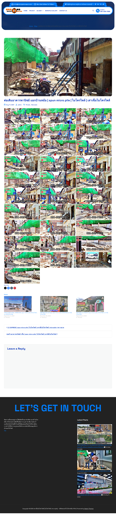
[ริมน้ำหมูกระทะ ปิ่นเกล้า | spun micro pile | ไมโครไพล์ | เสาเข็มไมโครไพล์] (93, 304)
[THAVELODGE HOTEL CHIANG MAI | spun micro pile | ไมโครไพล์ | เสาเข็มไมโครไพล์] (21, 304)
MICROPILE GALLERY (51, 11)
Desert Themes (89, 508)
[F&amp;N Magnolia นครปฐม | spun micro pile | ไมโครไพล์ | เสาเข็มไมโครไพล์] (57, 304)
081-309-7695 (105, 11)
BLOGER (39, 11)
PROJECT (32, 11)
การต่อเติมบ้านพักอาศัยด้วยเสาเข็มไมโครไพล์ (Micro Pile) (94, 471)
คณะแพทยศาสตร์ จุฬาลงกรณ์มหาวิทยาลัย (89, 495)
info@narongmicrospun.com (23, 4)
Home (31, 26)
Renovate (34, 105)
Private (28, 105)
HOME (25, 11)
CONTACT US (63, 11)
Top (5, 430)
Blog (35, 26)
